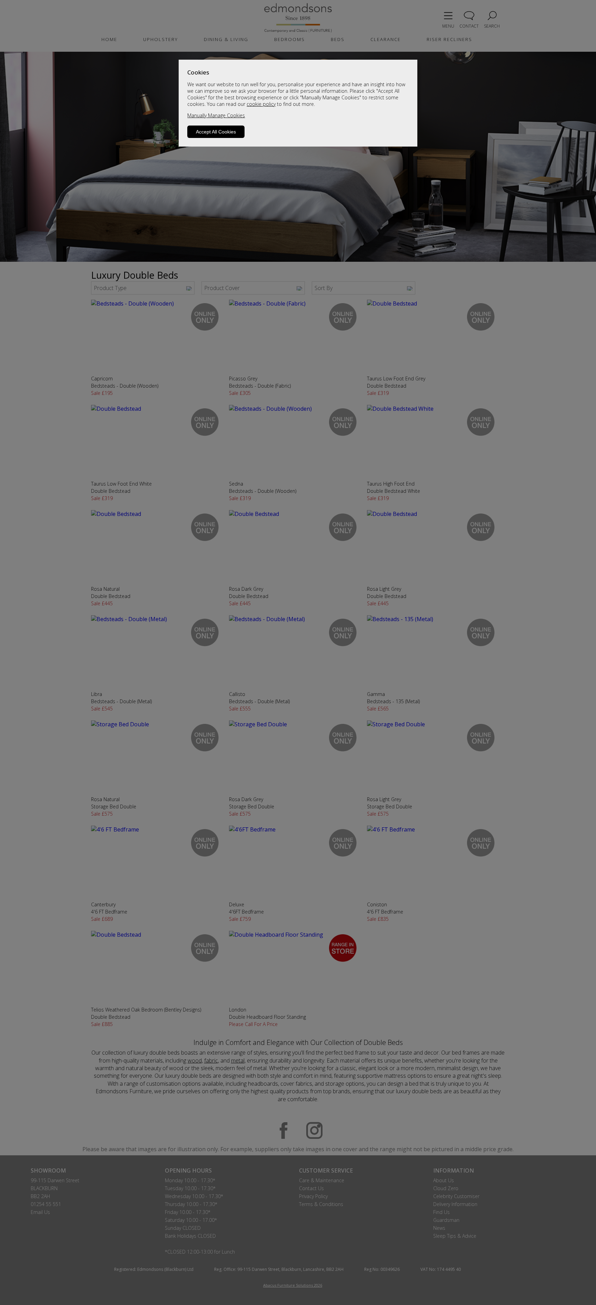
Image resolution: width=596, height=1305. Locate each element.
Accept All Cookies (216, 132)
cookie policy (261, 104)
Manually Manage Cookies (216, 115)
